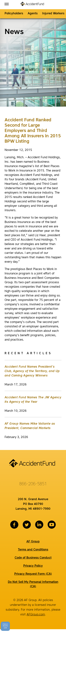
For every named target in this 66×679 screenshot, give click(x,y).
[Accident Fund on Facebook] (14, 525)
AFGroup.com (36, 614)
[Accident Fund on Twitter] (27, 525)
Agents (33, 13)
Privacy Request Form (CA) (33, 574)
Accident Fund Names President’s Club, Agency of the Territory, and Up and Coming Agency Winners (32, 371)
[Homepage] (32, 4)
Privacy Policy (33, 565)
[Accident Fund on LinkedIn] (39, 525)
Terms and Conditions (33, 549)
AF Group (33, 541)
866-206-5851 (33, 484)
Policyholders (14, 13)
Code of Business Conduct (33, 557)
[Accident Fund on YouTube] (52, 525)
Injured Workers (53, 13)
